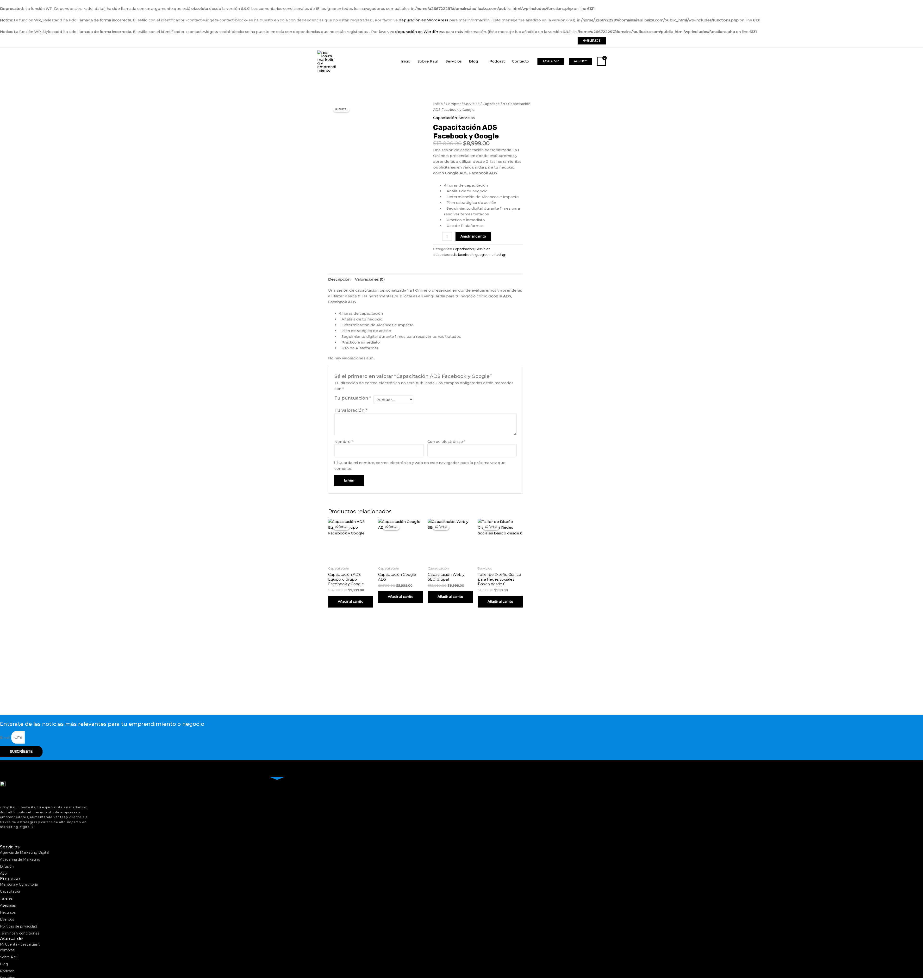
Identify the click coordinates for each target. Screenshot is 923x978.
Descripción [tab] (339, 279)
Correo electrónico (446, 441)
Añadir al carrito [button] (350, 601)
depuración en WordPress (423, 20)
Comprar (453, 104)
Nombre (343, 441)
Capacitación (494, 104)
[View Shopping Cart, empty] (601, 61)
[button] (592, 40)
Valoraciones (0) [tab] (370, 279)
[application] (480, 61)
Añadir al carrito (473, 236)
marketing (496, 255)
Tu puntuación (352, 398)
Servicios (472, 104)
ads (453, 255)
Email (5, 737)
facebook (466, 255)
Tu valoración (351, 410)
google (481, 255)
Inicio (438, 104)
